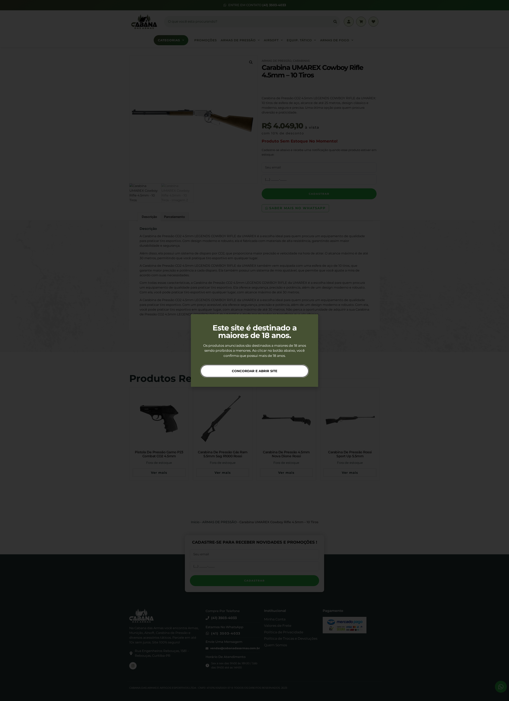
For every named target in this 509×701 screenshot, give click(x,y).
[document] (254, 350)
